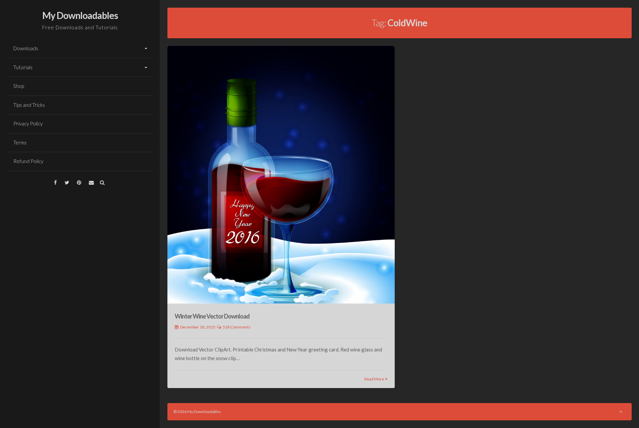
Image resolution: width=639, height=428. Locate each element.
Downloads (25, 48)
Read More (374, 378)
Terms (20, 142)
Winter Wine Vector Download (212, 316)
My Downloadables (80, 15)
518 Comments (237, 326)
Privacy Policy (28, 123)
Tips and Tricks (29, 105)
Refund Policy (28, 161)
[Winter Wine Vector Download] (281, 175)
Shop (18, 86)
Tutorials (23, 67)
